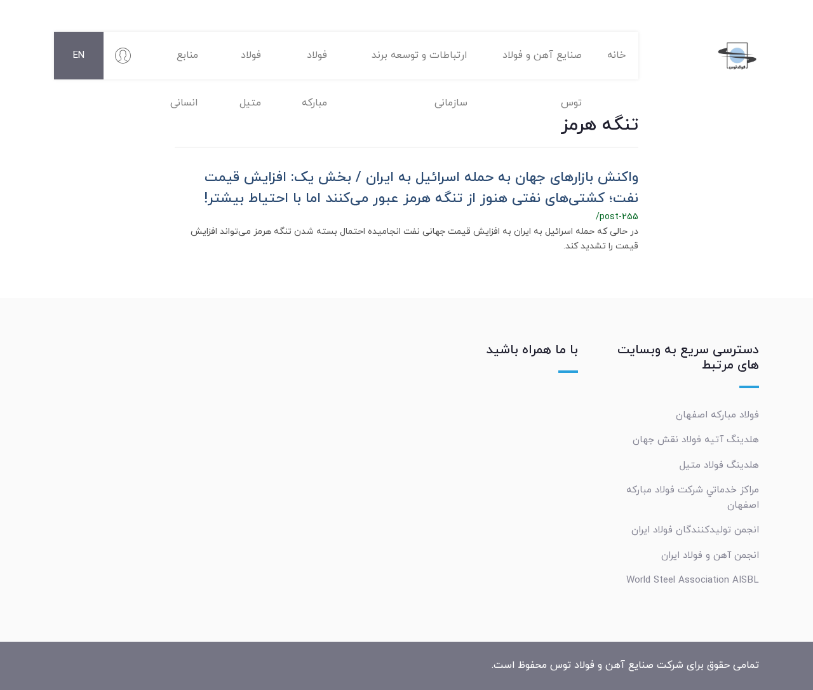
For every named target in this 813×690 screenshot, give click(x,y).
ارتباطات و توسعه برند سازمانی (419, 63)
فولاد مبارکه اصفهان (717, 415)
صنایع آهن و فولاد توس (542, 63)
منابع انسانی (184, 63)
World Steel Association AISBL (692, 580)
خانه (616, 55)
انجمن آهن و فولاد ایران (710, 555)
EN (78, 55)
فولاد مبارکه (314, 63)
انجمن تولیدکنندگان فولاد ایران (695, 530)
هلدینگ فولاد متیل (719, 465)
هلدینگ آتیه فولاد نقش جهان (696, 440)
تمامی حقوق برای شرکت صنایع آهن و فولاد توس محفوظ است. (625, 665)
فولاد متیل (250, 63)
